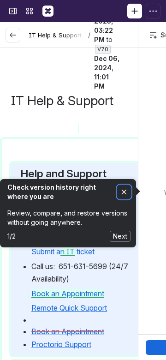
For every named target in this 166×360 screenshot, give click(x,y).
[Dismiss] (124, 192)
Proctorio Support (61, 344)
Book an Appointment (67, 331)
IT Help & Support (55, 35)
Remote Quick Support (69, 307)
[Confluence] (48, 11)
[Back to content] (13, 35)
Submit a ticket (63, 251)
